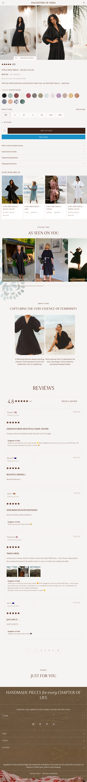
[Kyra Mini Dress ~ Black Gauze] (12, 190)
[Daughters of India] (43, 3)
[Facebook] (40, 724)
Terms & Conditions (49, 773)
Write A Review (69, 401)
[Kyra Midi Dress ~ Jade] (34, 190)
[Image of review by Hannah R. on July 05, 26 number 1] (12, 571)
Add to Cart (46, 131)
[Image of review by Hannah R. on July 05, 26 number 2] (23, 571)
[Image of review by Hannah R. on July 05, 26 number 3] (35, 571)
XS (6, 115)
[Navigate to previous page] (29, 650)
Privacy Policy (35, 773)
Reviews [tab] (43, 388)
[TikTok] (54, 724)
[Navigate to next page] (58, 650)
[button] (43, 733)
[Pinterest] (47, 724)
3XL (60, 115)
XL (42, 115)
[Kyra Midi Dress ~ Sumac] (55, 190)
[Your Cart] (84, 3)
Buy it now (43, 137)
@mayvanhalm (43, 279)
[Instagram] (33, 724)
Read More (65, 83)
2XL (51, 115)
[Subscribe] (82, 716)
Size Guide (80, 109)
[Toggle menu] (3, 3)
